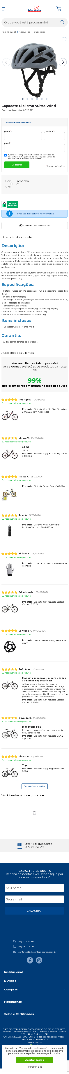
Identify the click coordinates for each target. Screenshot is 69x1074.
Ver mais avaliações (34, 786)
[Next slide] (63, 62)
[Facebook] (30, 962)
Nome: (8, 131)
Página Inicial (8, 31)
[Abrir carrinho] (61, 9)
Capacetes (39, 31)
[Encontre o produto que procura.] (62, 22)
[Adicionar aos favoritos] (64, 39)
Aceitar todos (34, 1059)
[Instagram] (39, 962)
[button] (23, 99)
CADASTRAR (34, 910)
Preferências (34, 1066)
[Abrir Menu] (4, 8)
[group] (34, 845)
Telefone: (49, 131)
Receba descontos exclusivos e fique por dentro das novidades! (34, 875)
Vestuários (25, 31)
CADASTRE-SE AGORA (34, 871)
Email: (7, 143)
